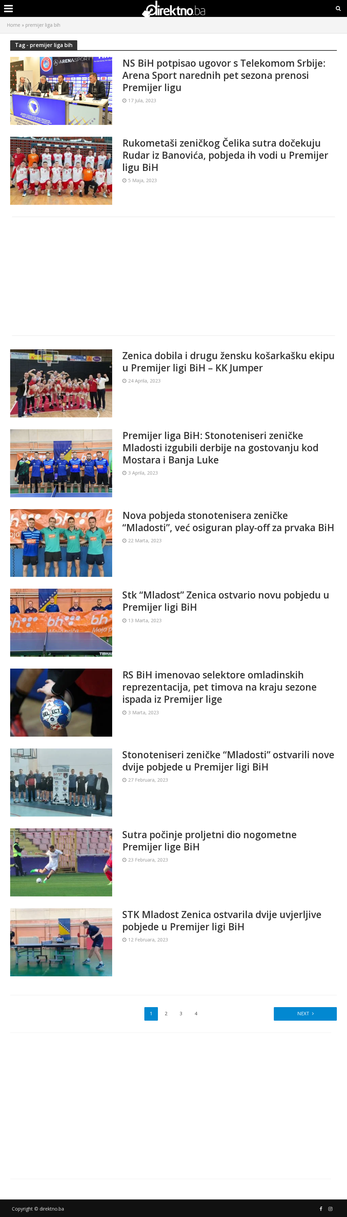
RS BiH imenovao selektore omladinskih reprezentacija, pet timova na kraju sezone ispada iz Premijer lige (219, 687)
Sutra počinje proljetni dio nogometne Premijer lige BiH (209, 840)
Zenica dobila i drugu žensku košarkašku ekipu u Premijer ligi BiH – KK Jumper (228, 361)
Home (13, 25)
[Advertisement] (173, 276)
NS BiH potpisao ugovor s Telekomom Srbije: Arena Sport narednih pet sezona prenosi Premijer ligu (224, 75)
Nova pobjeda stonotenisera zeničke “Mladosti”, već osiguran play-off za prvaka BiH (228, 521)
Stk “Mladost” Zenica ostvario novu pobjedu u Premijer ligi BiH (225, 601)
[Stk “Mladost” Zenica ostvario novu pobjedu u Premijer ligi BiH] (61, 622)
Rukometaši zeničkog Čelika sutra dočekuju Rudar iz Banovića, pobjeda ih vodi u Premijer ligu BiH (225, 155)
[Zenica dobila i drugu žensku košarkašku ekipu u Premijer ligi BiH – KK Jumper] (61, 382)
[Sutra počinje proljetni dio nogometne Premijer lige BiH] (61, 862)
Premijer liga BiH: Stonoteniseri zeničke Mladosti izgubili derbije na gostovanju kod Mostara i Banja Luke (220, 447)
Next (303, 1013)
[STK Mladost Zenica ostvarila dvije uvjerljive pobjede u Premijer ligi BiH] (61, 942)
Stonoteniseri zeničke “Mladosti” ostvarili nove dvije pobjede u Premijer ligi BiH (228, 760)
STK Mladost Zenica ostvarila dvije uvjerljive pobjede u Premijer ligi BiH (222, 920)
